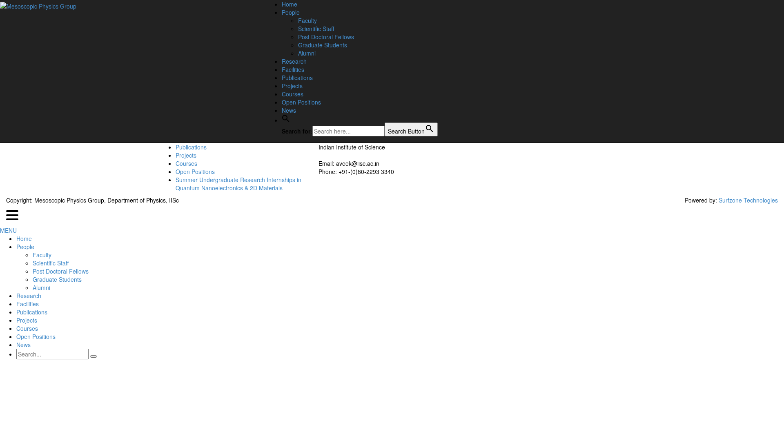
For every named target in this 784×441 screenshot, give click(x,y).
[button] (286, 120)
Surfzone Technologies (748, 200)
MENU (8, 230)
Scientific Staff (316, 28)
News (289, 110)
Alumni (307, 53)
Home (289, 4)
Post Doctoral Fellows (326, 37)
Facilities (293, 69)
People (291, 12)
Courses (292, 94)
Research (294, 61)
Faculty (307, 20)
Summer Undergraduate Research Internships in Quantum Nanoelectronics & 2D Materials (238, 184)
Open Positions (301, 102)
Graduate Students (322, 45)
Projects (292, 86)
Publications (297, 78)
